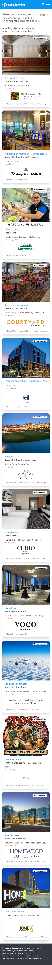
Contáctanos (39, 958)
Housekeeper (11, 532)
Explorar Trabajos (9, 950)
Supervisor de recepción (17, 305)
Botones (9, 456)
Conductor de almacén (16, 683)
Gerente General (13, 759)
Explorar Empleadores (25, 950)
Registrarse (26, 948)
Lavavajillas (10, 608)
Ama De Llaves (12, 835)
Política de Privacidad (25, 958)
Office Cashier (12, 229)
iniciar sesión (36, 948)
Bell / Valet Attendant (15, 78)
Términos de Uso (8, 958)
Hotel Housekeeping (15, 911)
